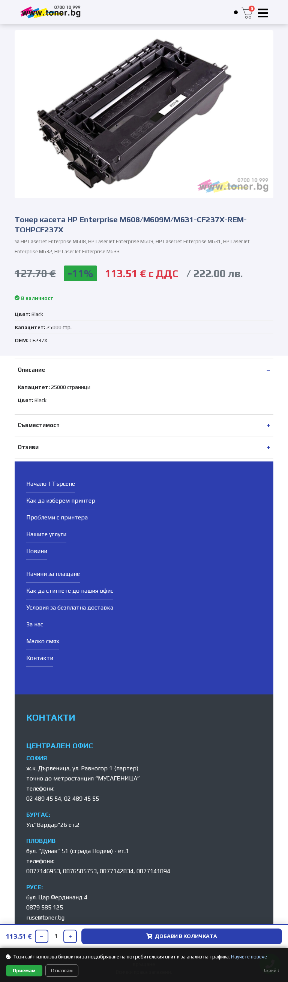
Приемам (24, 970)
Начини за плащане (53, 573)
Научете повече (249, 957)
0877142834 (117, 871)
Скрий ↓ (272, 970)
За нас (34, 624)
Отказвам (62, 970)
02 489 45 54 (43, 798)
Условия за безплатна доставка (69, 607)
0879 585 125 (44, 907)
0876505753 (80, 871)
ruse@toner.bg (45, 917)
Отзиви (28, 447)
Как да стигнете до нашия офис (69, 590)
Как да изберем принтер (60, 500)
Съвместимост (39, 425)
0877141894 (153, 871)
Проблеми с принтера (57, 517)
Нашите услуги (46, 534)
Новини (36, 551)
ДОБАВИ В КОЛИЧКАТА (186, 936)
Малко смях (42, 641)
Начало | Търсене (50, 483)
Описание (31, 369)
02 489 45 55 (81, 798)
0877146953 (43, 871)
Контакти (39, 658)
